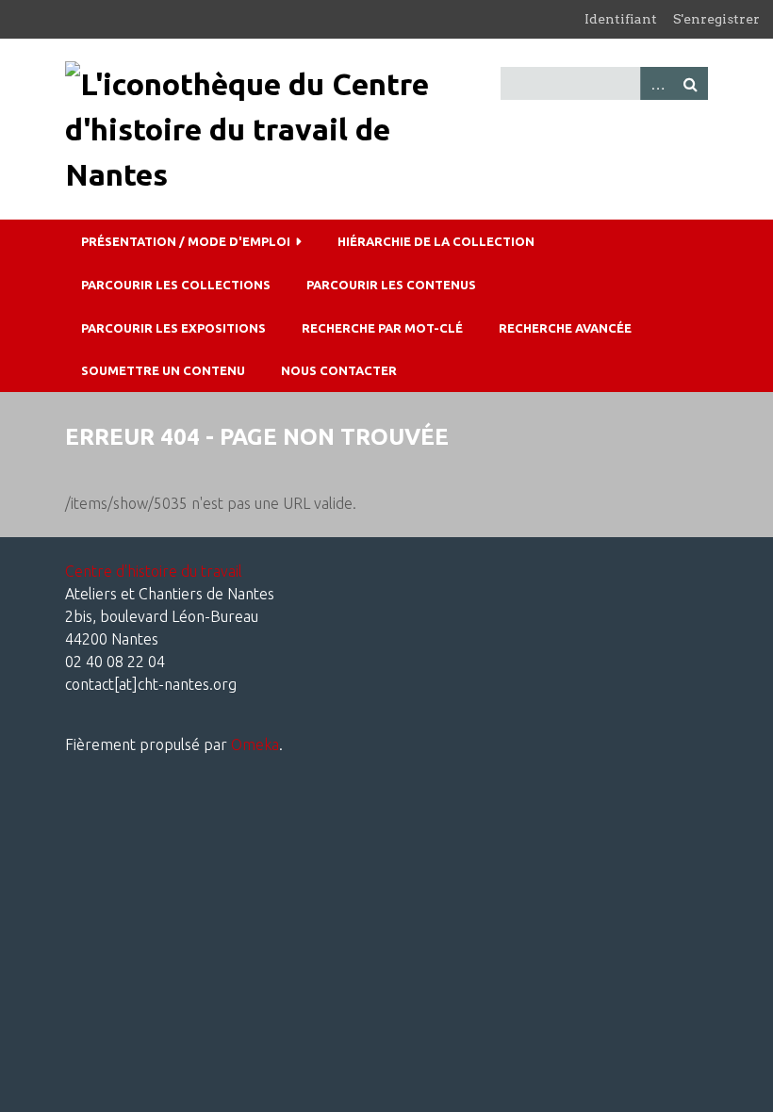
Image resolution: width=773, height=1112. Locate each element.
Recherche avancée (565, 328)
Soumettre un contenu (163, 370)
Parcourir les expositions (173, 328)
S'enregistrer (716, 18)
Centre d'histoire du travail (153, 571)
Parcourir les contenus (391, 284)
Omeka (255, 744)
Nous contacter (339, 370)
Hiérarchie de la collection (436, 241)
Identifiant (620, 18)
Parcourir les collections (176, 284)
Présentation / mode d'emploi (185, 241)
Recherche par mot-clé (382, 328)
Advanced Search (657, 83)
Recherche (691, 83)
